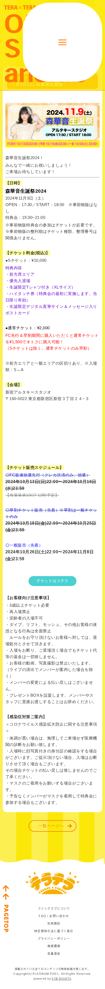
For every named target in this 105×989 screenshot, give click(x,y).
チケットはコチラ (52, 581)
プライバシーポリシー (54, 938)
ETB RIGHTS (61, 978)
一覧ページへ (51, 826)
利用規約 (53, 923)
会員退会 (53, 953)
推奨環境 (53, 946)
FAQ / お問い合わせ (54, 916)
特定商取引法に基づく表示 (53, 931)
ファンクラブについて (54, 908)
